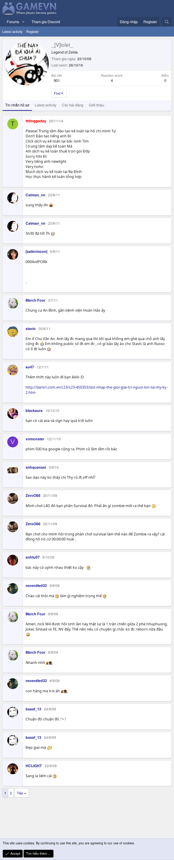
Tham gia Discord (45, 21)
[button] (23, 22)
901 (57, 80)
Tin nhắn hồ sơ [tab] (17, 105)
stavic (31, 328)
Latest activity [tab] (45, 105)
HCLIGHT (34, 765)
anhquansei (36, 467)
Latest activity (12, 31)
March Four (35, 300)
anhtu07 (33, 557)
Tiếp (20, 793)
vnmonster (35, 438)
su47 (30, 367)
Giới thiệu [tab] (96, 105)
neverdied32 (36, 585)
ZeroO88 (33, 495)
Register (32, 31)
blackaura (34, 410)
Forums (13, 21)
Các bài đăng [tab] (72, 105)
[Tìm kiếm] (167, 22)
